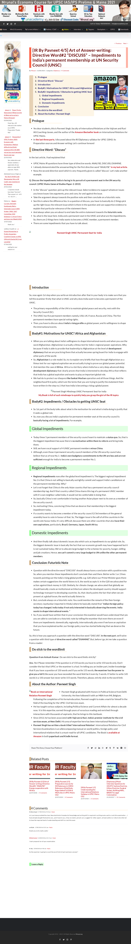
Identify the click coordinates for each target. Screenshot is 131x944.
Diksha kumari (33, 838)
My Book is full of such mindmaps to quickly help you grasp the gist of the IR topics (79, 395)
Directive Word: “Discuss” (50, 80)
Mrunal (33, 70)
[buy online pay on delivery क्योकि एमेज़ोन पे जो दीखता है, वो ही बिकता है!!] (78, 257)
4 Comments (65, 70)
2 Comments (95, 799)
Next (124, 43)
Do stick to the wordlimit (50, 110)
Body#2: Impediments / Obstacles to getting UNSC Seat (65, 91)
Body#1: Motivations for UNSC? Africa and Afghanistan (65, 88)
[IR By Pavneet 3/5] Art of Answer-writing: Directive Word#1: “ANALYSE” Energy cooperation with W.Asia (39, 786)
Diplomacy (57, 70)
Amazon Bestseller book (87, 132)
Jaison (7, 110)
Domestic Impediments (53, 102)
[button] (127, 35)
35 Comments (121, 797)
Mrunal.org (79, 934)
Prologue (42, 77)
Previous (118, 43)
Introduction (44, 84)
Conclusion (43, 106)
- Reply (53, 812)
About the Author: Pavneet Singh (54, 113)
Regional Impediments (53, 99)
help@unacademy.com (120, 24)
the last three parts (45, 139)
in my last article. (119, 167)
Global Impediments (52, 95)
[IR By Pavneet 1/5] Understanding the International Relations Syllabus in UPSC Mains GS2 (90, 791)
